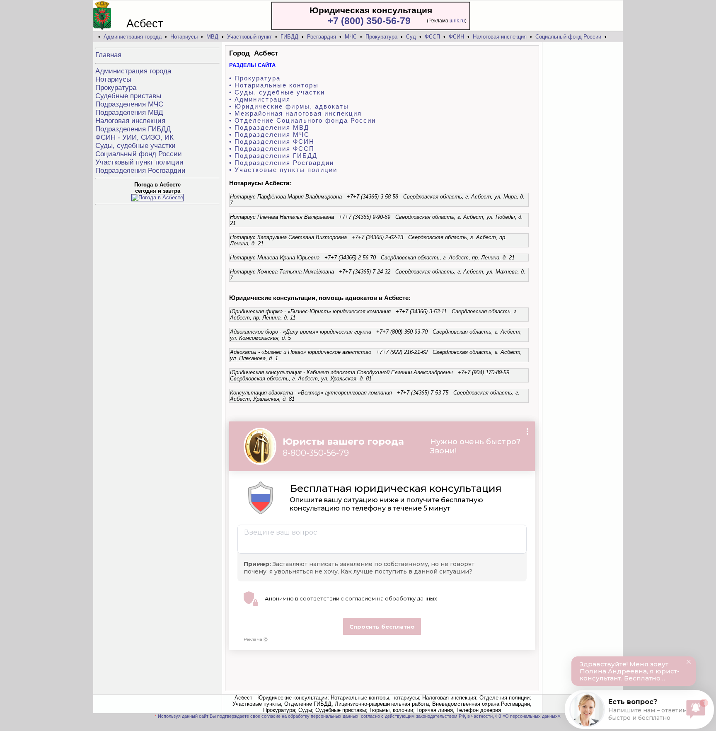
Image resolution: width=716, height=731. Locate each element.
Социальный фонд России (568, 37)
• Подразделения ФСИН (271, 141)
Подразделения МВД (129, 112)
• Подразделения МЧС (269, 134)
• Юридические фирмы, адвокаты (289, 106)
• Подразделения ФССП (271, 148)
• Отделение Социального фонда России (302, 120)
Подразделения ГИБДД (133, 129)
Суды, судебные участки (135, 146)
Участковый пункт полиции (139, 162)
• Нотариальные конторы (274, 85)
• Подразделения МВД (269, 127)
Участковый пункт (249, 37)
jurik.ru (457, 21)
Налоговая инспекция (500, 37)
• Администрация (259, 99)
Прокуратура (381, 37)
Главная (108, 55)
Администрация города (133, 37)
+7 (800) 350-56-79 (369, 20)
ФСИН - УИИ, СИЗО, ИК (134, 137)
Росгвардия (321, 37)
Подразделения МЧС (129, 104)
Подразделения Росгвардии (140, 170)
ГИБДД (289, 37)
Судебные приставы (128, 96)
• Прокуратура (255, 78)
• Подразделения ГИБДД (273, 155)
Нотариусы (184, 37)
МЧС (351, 37)
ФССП (432, 37)
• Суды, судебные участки (277, 92)
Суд (411, 37)
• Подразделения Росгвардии (281, 162)
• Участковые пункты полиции (283, 169)
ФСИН (456, 37)
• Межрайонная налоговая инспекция (295, 113)
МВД (212, 37)
